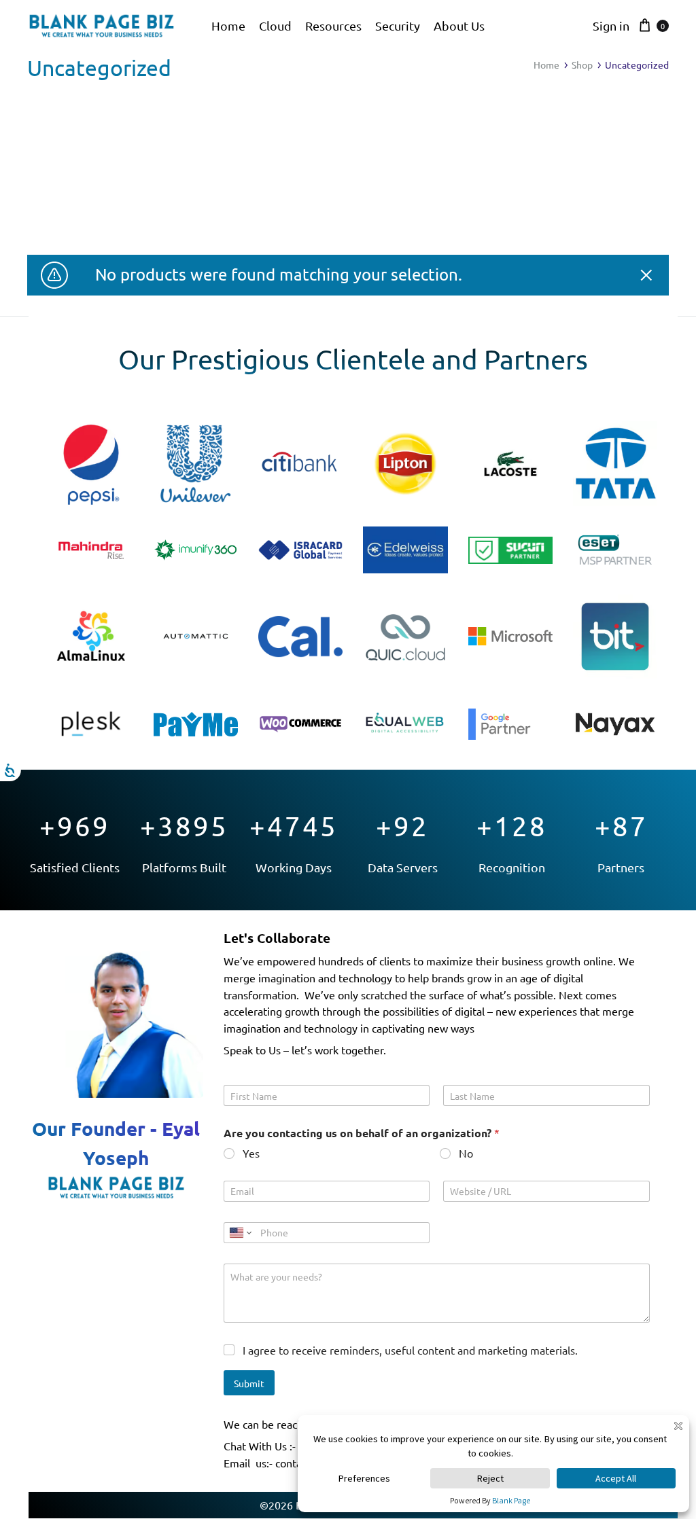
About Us (459, 25)
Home (228, 25)
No (466, 1153)
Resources (333, 25)
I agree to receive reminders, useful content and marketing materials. (410, 1350)
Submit (249, 1383)
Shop (582, 64)
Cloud (275, 25)
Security (397, 25)
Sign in (611, 25)
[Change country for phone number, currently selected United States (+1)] (240, 1232)
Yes (251, 1153)
